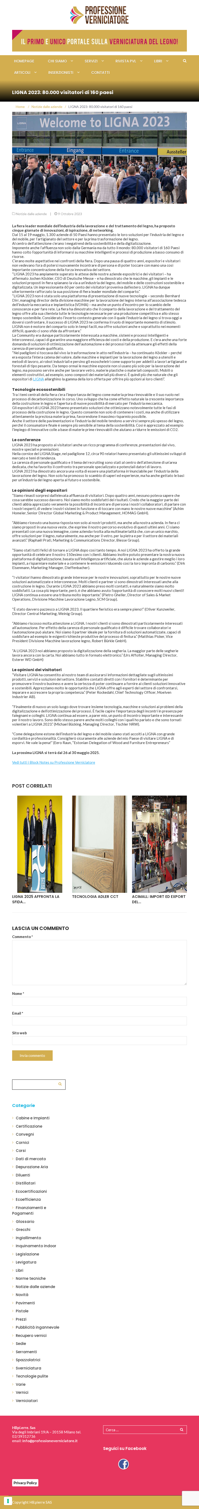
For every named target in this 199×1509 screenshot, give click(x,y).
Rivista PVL (126, 61)
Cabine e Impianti (33, 1118)
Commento (22, 936)
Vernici (22, 1392)
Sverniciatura (28, 1368)
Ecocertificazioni (31, 1191)
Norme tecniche (31, 1278)
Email (17, 1013)
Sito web (19, 1033)
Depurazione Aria (32, 1166)
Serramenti (26, 1351)
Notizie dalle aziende (31, 214)
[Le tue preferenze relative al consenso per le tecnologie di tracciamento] (8, 1501)
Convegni (25, 1134)
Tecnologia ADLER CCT (35, 896)
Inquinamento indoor (36, 1245)
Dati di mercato (31, 1158)
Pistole (22, 1311)
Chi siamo (57, 61)
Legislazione (27, 1254)
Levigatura (26, 1262)
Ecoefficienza (28, 1199)
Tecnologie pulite (32, 1376)
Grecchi (23, 1229)
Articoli (22, 72)
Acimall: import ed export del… (99, 899)
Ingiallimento (28, 1237)
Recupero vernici (31, 1335)
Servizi (91, 61)
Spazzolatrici (28, 1359)
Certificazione (29, 1126)
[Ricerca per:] (38, 1084)
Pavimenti (25, 1303)
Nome (18, 993)
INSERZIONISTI (60, 72)
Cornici (22, 1142)
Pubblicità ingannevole (37, 1327)
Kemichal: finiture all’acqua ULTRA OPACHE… (158, 899)
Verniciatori (27, 1400)
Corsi (21, 1150)
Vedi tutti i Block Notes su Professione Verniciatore (53, 762)
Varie (20, 1384)
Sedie (21, 1343)
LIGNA (38, 379)
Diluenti (23, 1175)
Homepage (24, 61)
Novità (22, 1294)
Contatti (100, 72)
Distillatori (25, 1183)
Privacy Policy (25, 1483)
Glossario (25, 1221)
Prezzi (21, 1319)
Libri (158, 61)
